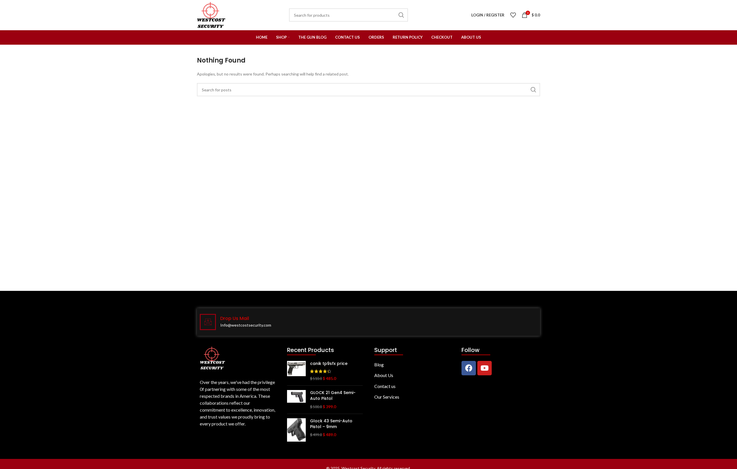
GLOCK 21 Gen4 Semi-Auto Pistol (333, 395)
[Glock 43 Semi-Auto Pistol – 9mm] (296, 429)
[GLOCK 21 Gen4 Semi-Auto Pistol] (296, 399)
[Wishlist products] (513, 15)
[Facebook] (468, 368)
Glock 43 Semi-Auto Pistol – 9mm (331, 424)
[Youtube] (484, 368)
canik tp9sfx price (328, 363)
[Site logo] (211, 14)
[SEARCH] (533, 89)
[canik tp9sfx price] (296, 371)
